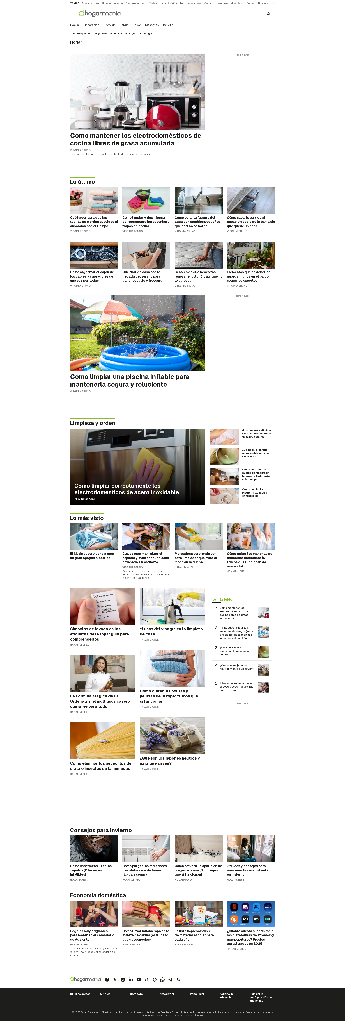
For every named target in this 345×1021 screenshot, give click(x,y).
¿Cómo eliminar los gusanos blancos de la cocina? (234, 651)
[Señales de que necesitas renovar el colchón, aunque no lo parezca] (199, 255)
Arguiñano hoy (90, 3)
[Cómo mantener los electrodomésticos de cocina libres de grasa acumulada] (137, 92)
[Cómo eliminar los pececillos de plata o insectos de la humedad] (102, 740)
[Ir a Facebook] (107, 979)
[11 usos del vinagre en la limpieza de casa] (172, 606)
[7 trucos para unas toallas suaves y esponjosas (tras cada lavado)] (263, 687)
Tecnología (145, 33)
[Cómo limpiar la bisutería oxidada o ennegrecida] (224, 496)
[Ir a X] (115, 979)
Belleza (168, 25)
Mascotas (152, 25)
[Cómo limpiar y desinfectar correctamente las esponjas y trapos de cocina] (146, 200)
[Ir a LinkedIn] (131, 979)
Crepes (250, 3)
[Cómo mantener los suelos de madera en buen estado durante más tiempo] (224, 476)
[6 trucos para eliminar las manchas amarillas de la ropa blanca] (224, 437)
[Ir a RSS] (178, 979)
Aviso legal (197, 994)
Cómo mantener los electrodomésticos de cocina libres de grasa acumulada (234, 613)
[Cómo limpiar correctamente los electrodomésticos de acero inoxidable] (137, 467)
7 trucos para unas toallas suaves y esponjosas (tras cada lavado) (236, 686)
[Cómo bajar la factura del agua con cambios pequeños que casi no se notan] (199, 200)
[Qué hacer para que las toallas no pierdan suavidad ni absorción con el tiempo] (94, 200)
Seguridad (100, 33)
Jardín (124, 25)
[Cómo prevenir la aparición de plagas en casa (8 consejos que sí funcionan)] (199, 848)
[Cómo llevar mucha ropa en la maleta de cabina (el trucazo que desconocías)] (146, 914)
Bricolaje (110, 25)
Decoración (91, 25)
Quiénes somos (80, 994)
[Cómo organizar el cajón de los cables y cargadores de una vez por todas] (94, 255)
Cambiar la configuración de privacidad (260, 997)
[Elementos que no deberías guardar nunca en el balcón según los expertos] (251, 255)
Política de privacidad (226, 995)
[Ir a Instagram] (123, 979)
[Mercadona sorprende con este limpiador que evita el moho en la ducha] (199, 536)
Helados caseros (112, 3)
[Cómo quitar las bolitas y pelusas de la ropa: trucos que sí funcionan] (172, 668)
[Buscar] (268, 14)
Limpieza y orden (80, 33)
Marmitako (237, 3)
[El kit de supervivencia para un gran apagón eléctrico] (94, 536)
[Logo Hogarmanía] (85, 979)
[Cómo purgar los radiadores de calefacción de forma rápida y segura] (146, 848)
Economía (116, 33)
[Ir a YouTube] (139, 979)
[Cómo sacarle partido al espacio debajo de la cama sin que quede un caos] (251, 200)
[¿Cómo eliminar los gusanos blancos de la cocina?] (224, 456)
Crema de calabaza (216, 3)
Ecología (130, 33)
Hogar (137, 25)
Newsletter (167, 994)
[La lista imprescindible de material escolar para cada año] (199, 914)
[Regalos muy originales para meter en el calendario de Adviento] (94, 914)
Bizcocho (264, 3)
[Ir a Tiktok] (146, 979)
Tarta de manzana (190, 3)
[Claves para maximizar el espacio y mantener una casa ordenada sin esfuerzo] (146, 536)
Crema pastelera (136, 3)
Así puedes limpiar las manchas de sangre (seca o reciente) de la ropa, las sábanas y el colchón (236, 633)
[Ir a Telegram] (170, 979)
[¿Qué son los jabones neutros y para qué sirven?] (172, 735)
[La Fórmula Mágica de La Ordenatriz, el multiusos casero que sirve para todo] (102, 673)
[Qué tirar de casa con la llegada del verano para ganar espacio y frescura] (146, 255)
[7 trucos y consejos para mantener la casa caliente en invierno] (251, 848)
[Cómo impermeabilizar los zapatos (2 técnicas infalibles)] (94, 848)
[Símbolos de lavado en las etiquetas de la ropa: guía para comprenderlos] (102, 606)
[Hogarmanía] (103, 13)
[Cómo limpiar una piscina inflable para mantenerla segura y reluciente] (137, 333)
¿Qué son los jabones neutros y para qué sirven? (237, 666)
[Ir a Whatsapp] (162, 979)
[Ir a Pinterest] (154, 979)
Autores (105, 994)
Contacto (136, 994)
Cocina (75, 25)
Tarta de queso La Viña (163, 3)
